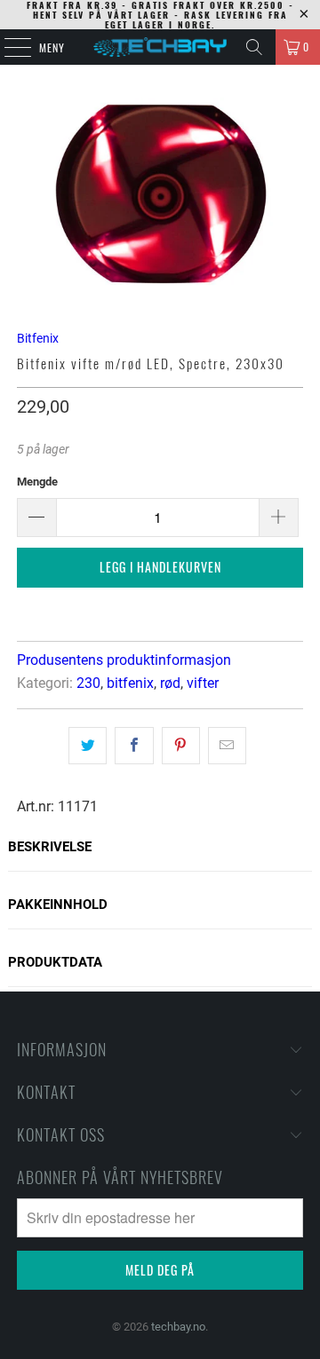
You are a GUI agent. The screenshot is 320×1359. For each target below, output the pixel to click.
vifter (203, 683)
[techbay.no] (160, 47)
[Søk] (254, 47)
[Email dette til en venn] (227, 745)
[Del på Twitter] (87, 745)
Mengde (37, 481)
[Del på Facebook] (134, 745)
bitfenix (130, 683)
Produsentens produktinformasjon (124, 660)
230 (88, 683)
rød (170, 683)
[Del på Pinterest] (181, 745)
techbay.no (178, 1326)
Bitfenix (38, 338)
